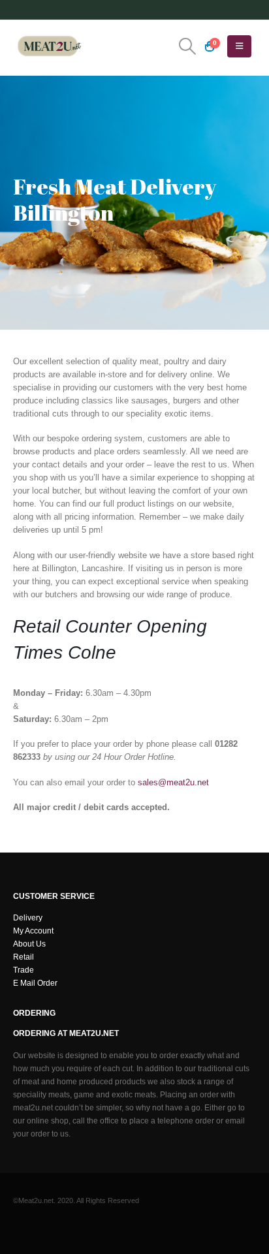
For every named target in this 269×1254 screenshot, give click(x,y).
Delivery (27, 917)
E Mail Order (35, 983)
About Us (29, 943)
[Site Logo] (49, 46)
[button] (187, 46)
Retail (23, 956)
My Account (33, 930)
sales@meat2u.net (173, 782)
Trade (23, 969)
